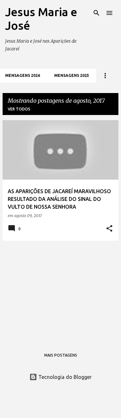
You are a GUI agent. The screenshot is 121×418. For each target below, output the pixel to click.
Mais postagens (60, 355)
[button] (109, 229)
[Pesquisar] (96, 13)
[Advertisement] (60, 291)
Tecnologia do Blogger (64, 377)
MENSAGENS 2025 (71, 75)
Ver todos (19, 109)
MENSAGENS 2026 (22, 75)
